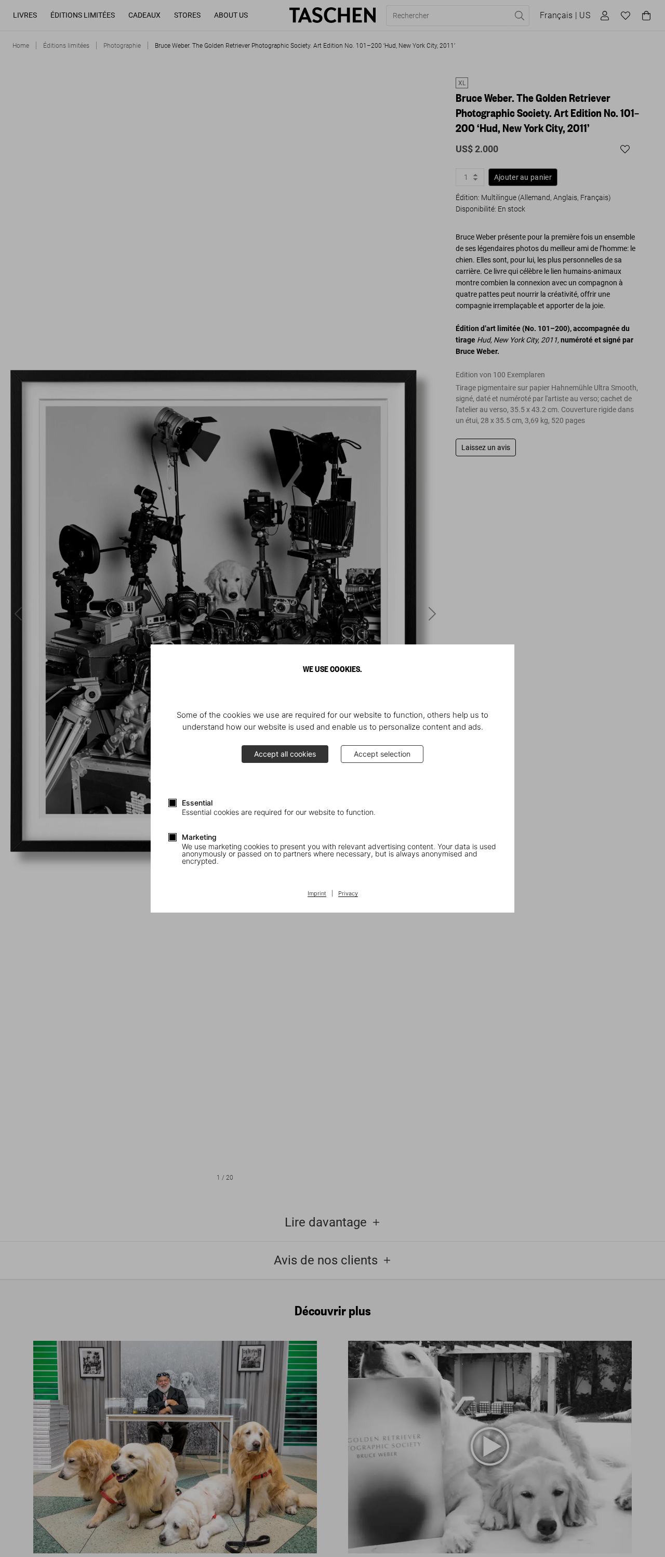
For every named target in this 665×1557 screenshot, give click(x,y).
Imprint (317, 894)
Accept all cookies (285, 753)
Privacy (348, 894)
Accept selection (382, 753)
